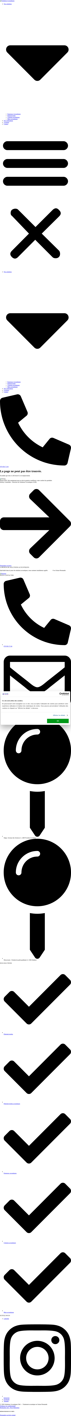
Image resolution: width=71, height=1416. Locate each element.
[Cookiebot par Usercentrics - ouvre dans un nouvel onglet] (61, 694)
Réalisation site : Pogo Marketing (9, 1407)
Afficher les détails (59, 715)
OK (58, 721)
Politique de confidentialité (8, 1406)
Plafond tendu (11, 115)
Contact (6, 124)
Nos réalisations (8, 120)
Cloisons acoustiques (13, 117)
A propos (6, 122)
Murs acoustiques (12, 119)
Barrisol (50, 570)
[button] (35, 198)
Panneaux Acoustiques (14, 114)
